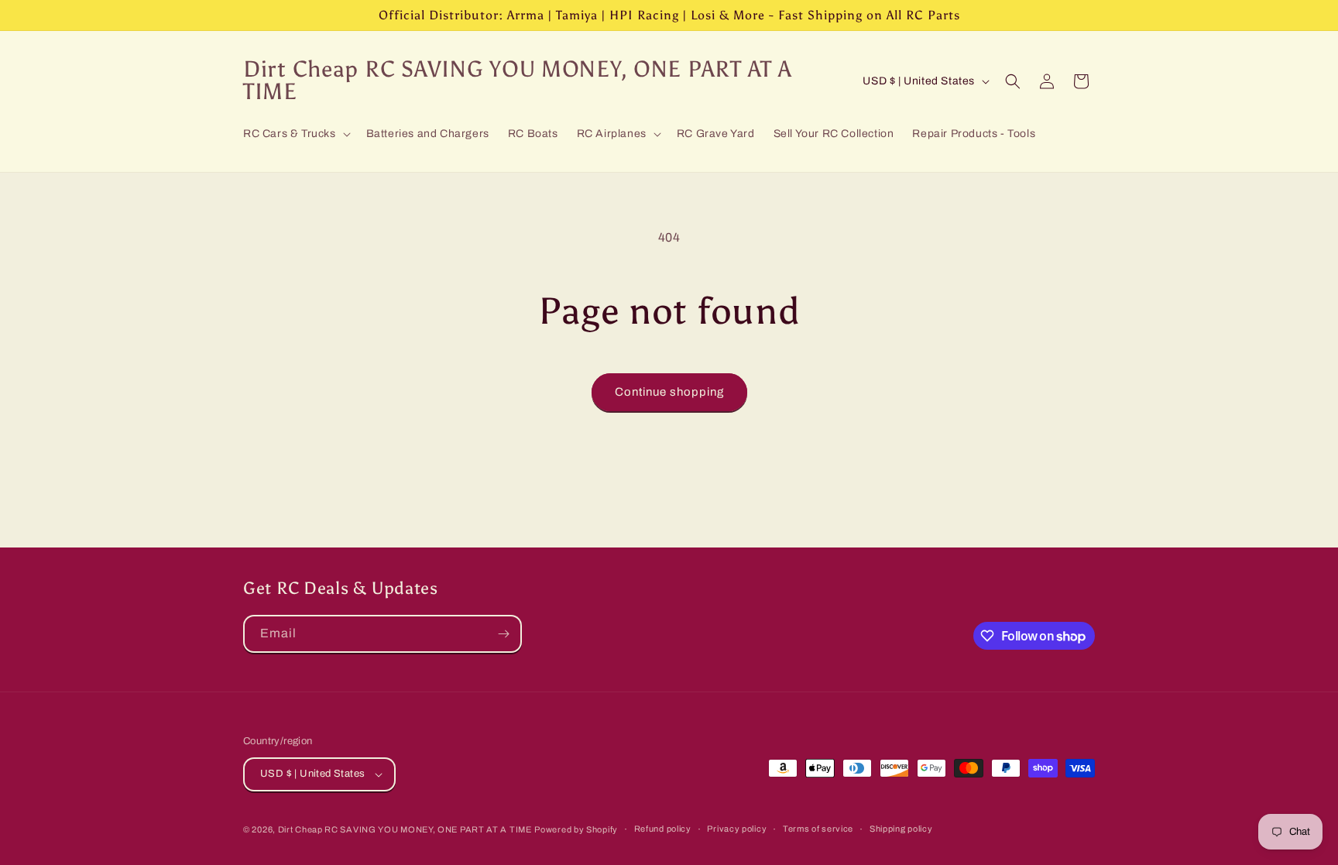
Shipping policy (901, 828)
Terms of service (818, 828)
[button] (295, 134)
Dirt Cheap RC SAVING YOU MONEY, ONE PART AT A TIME (405, 829)
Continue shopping (669, 392)
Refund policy (662, 828)
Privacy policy (737, 828)
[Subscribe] (503, 634)
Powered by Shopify (576, 829)
